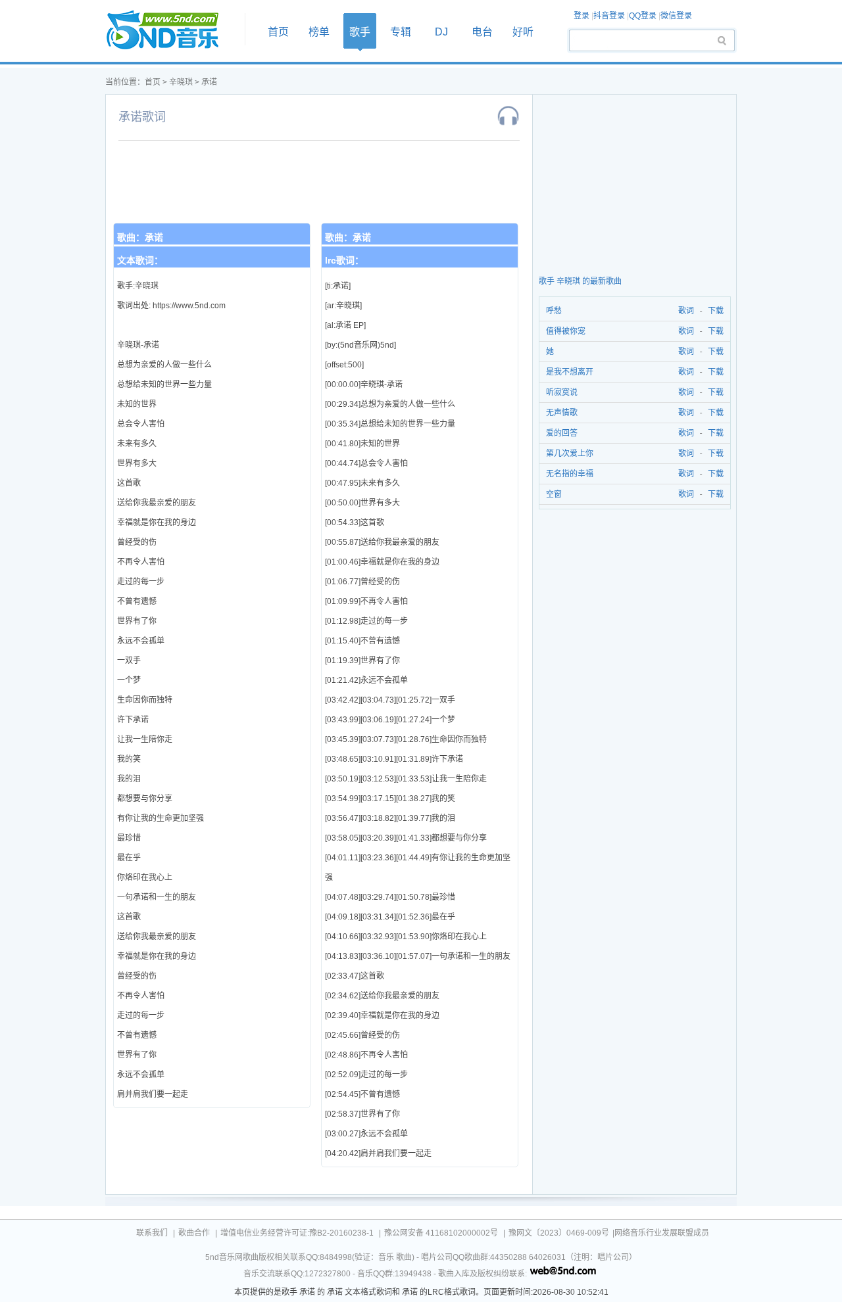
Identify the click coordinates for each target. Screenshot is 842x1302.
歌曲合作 (194, 1233)
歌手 (359, 31)
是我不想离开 (569, 372)
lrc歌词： (344, 260)
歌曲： (140, 237)
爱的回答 (562, 433)
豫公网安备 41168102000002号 (441, 1233)
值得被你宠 (565, 331)
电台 (482, 31)
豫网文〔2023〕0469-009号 (558, 1233)
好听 (522, 31)
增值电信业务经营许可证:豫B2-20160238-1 (297, 1233)
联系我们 (152, 1233)
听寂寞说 (562, 392)
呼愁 (554, 310)
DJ (441, 31)
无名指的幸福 (569, 473)
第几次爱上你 (569, 453)
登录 (581, 15)
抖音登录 (609, 15)
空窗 (554, 494)
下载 (716, 310)
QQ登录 (642, 15)
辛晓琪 (181, 82)
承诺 (209, 82)
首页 (171, 31)
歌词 (684, 310)
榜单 (319, 31)
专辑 (400, 31)
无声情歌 (562, 412)
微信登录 (676, 15)
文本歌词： (140, 260)
